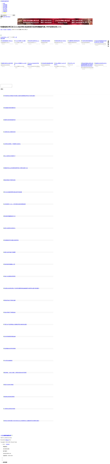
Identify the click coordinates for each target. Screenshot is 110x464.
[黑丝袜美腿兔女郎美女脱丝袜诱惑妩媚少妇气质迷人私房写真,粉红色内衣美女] (87, 65)
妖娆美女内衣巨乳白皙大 (98, 64)
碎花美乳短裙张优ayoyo (32, 42)
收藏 (2, 38)
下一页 (15, 37)
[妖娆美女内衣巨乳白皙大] (100, 63)
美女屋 (4, 29)
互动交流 (5, 10)
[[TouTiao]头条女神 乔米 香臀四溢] (34, 64)
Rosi (69, 66)
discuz (9, 16)
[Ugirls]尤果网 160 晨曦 (18, 42)
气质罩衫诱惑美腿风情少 (85, 42)
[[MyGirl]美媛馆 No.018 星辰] (20, 64)
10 (5, 37)
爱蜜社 (56, 67)
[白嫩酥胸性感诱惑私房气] (74, 41)
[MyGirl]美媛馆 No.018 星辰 (19, 66)
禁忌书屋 (5, 7)
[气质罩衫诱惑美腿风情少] (87, 41)
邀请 (4, 38)
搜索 (14, 15)
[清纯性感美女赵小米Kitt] (60, 41)
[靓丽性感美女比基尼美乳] (7, 63)
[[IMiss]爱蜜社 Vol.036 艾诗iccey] (60, 64)
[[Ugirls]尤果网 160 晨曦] (20, 41)
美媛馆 (16, 67)
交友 (6, 16)
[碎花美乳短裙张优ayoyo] (34, 41)
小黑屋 (2, 435)
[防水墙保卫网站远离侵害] (11, 435)
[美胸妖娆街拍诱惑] (47, 41)
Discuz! (7, 439)
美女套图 (5, 6)
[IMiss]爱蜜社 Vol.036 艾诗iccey (60, 66)
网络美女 (3, 66)
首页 (4, 3)
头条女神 (30, 67)
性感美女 (9, 29)
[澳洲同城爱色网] (5, 1)
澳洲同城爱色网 (7, 435)
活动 (4, 16)
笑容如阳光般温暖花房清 (45, 64)
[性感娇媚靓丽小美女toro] (7, 41)
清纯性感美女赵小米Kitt (58, 42)
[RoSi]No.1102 (70, 64)
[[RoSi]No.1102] (74, 63)
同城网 (4, 12)
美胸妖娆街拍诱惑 (44, 42)
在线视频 (5, 4)
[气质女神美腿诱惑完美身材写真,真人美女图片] (100, 41)
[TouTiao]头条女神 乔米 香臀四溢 (34, 66)
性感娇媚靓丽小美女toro (5, 42)
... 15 (7, 37)
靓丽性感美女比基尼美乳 (5, 64)
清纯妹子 (43, 66)
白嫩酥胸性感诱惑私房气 (72, 42)
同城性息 (5, 11)
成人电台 (5, 8)
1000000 (7, 444)
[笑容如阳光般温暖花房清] (47, 63)
